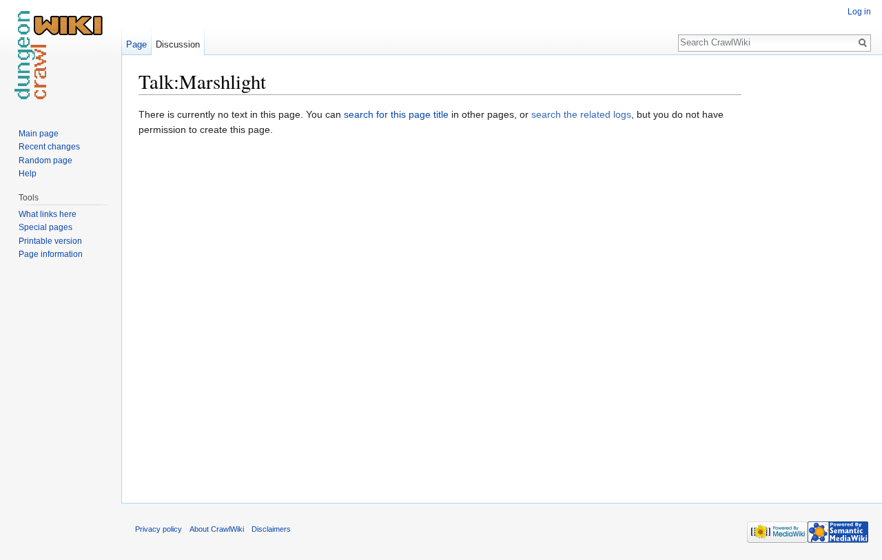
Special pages (45, 227)
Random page (45, 160)
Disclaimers (271, 529)
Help (28, 173)
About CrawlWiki (216, 529)
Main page (39, 133)
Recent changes (49, 147)
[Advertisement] (810, 275)
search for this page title (396, 114)
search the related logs (581, 114)
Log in (859, 12)
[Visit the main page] (61, 55)
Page (136, 44)
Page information (51, 254)
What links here (47, 214)
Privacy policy (158, 529)
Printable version (50, 241)
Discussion (178, 44)
